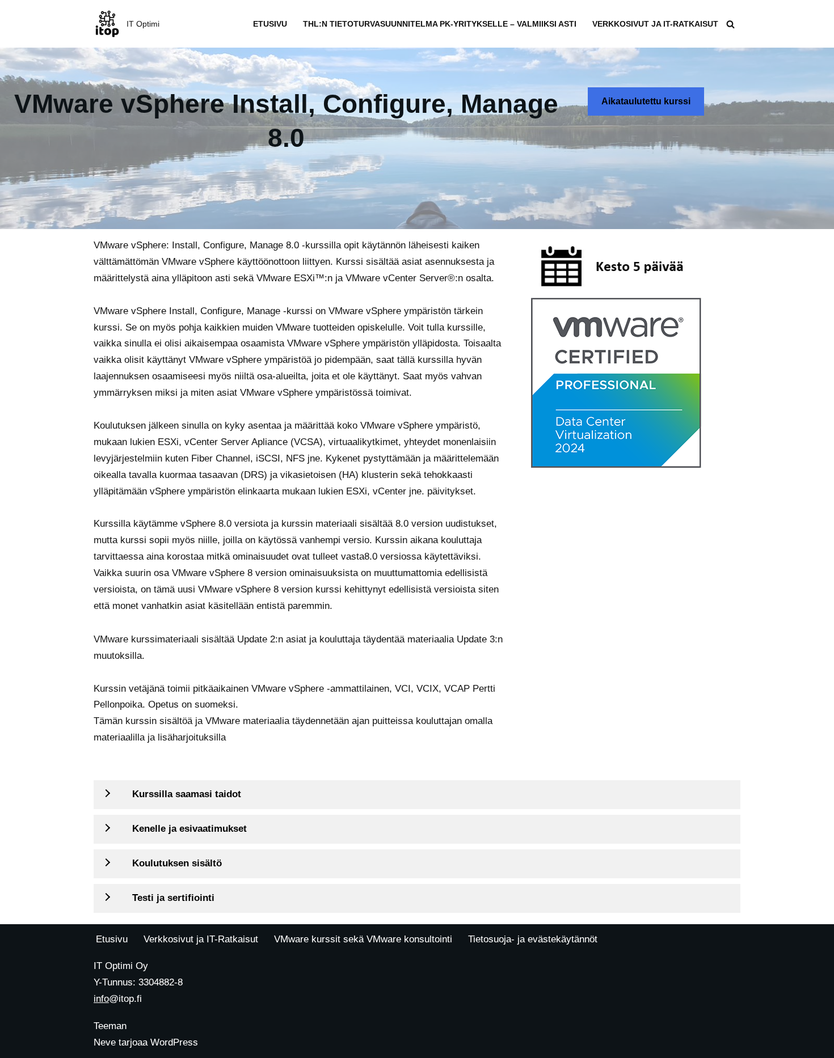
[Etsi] (730, 24)
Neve (105, 1042)
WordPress (174, 1042)
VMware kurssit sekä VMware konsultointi (363, 939)
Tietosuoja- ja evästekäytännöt (532, 939)
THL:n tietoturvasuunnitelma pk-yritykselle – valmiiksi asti (439, 24)
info (101, 998)
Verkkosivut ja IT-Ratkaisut (655, 24)
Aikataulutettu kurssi (645, 101)
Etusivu (270, 24)
